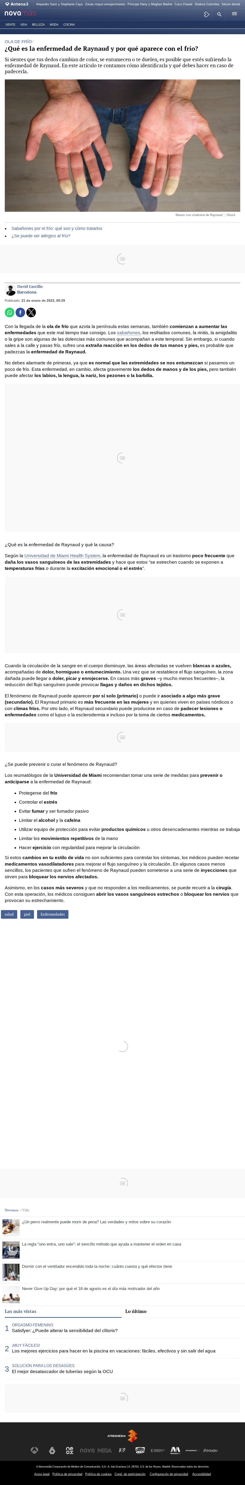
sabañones (128, 332)
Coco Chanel (183, 4)
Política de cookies (98, 1474)
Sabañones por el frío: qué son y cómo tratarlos (56, 228)
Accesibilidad (201, 1474)
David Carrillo (30, 286)
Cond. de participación (130, 1474)
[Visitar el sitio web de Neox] (69, 1450)
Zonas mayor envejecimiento (105, 4)
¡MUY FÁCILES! (26, 1345)
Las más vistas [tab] (20, 1311)
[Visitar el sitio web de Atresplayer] (193, 1450)
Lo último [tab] (135, 1311)
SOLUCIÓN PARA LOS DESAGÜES (43, 1366)
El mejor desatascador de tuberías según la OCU (62, 1371)
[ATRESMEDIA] (122, 1436)
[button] (218, 14)
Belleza (38, 24)
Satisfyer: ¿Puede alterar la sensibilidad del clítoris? (65, 1330)
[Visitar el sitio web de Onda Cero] (140, 1450)
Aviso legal (42, 1474)
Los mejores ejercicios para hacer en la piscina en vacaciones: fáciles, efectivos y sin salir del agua (114, 1350)
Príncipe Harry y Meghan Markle (150, 4)
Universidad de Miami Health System (62, 555)
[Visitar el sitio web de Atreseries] (122, 1450)
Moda (54, 24)
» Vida (24, 1210)
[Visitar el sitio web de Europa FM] (157, 1450)
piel (27, 914)
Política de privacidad (67, 1474)
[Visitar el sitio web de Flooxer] (210, 1450)
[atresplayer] (206, 14)
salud (9, 914)
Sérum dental (231, 4)
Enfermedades (53, 914)
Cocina (69, 24)
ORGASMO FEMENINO (32, 1325)
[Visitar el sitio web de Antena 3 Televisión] (34, 1450)
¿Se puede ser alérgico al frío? (40, 236)
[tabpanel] (122, 1348)
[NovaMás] (25, 14)
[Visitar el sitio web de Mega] (105, 1450)
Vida (23, 24)
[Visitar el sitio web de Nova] (87, 1450)
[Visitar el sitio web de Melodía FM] (175, 1450)
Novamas (11, 1210)
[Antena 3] (18, 4)
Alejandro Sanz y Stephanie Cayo (59, 4)
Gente (10, 24)
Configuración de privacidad (169, 1474)
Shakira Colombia (207, 4)
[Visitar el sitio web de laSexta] (52, 1450)
